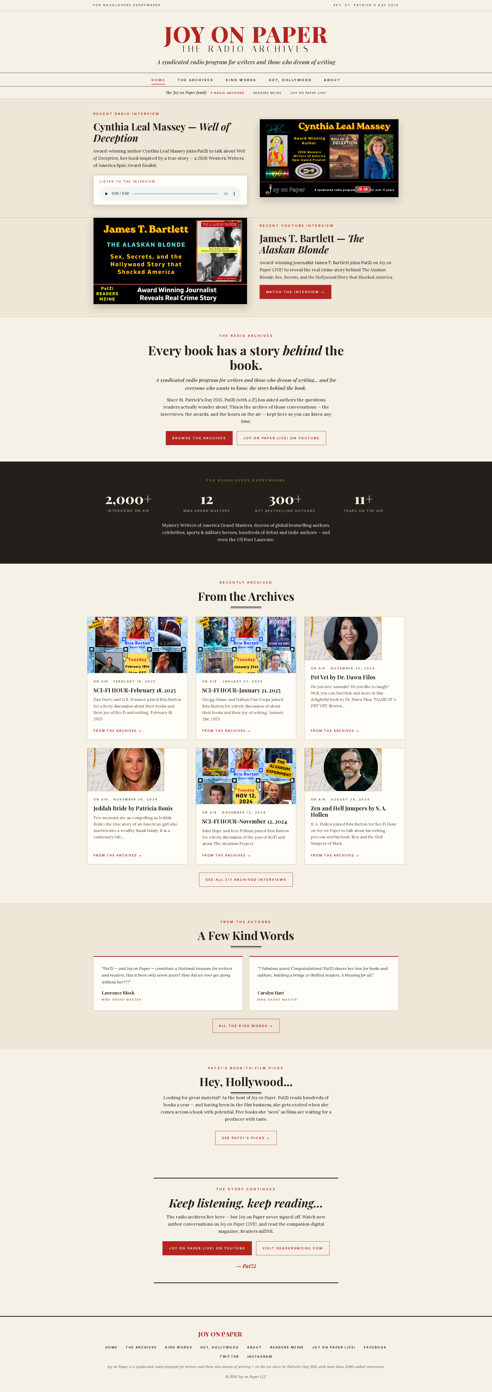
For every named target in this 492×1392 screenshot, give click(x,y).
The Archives (195, 80)
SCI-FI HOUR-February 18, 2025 (135, 690)
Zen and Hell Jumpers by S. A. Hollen (348, 811)
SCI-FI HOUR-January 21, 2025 (241, 690)
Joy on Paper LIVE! (308, 93)
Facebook (375, 1347)
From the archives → (118, 731)
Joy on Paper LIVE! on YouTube (281, 438)
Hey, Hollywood (290, 80)
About (332, 80)
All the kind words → (246, 1026)
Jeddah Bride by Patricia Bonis (133, 808)
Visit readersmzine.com (292, 1248)
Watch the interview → (295, 292)
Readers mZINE (267, 93)
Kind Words (241, 80)
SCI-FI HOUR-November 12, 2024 (244, 821)
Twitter (229, 1356)
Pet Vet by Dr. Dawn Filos (343, 677)
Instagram (259, 1356)
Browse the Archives (199, 438)
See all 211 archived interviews (246, 880)
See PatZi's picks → (246, 1138)
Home (158, 80)
